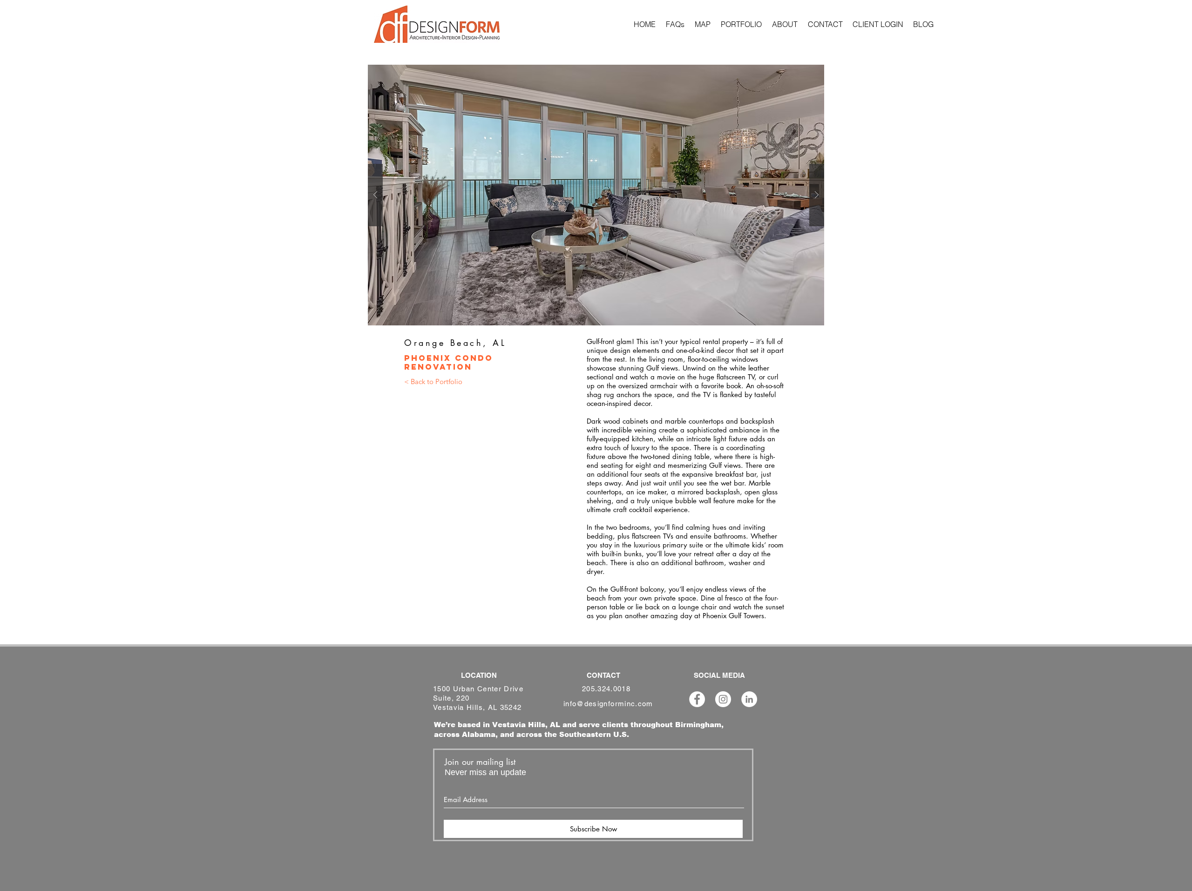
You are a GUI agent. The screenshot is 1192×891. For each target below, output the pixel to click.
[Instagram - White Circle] (723, 699)
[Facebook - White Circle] (697, 699)
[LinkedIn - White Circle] (749, 699)
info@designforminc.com (608, 704)
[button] (596, 195)
